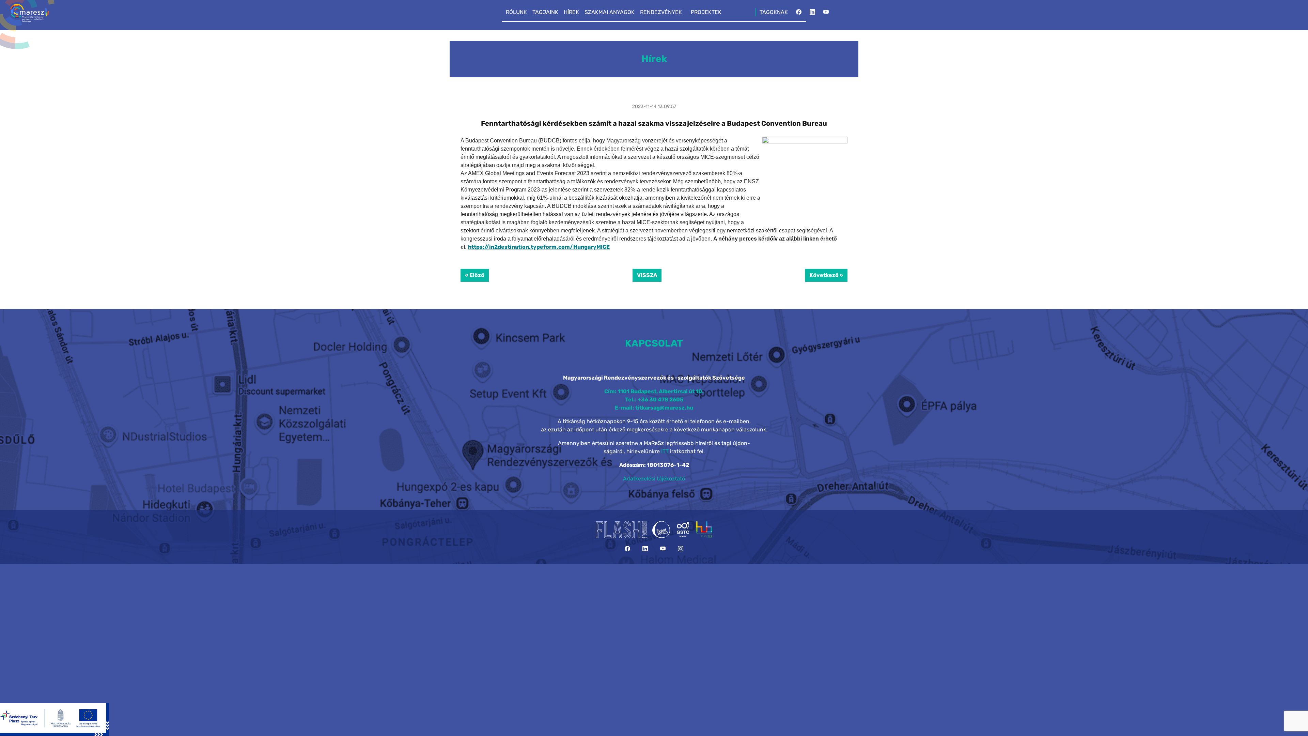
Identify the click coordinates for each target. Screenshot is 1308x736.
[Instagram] (680, 549)
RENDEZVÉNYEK (661, 12)
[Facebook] (798, 14)
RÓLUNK (516, 12)
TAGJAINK (545, 12)
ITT (665, 451)
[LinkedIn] (812, 14)
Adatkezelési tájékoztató (654, 478)
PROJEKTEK (706, 12)
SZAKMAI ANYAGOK (610, 12)
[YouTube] (826, 14)
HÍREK (571, 12)
